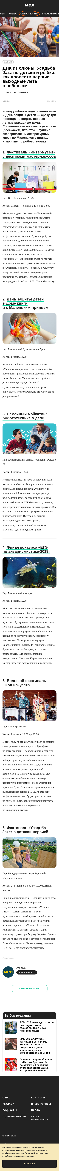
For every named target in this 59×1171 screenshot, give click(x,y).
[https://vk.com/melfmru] (24, 1085)
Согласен (29, 1164)
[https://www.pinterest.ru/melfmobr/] (43, 1085)
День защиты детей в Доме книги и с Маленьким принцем (25, 303)
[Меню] (54, 5)
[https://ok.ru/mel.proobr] (52, 1085)
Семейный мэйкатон (26, 414)
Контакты (38, 1097)
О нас (6, 1097)
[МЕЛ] (29, 5)
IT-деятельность (14, 1116)
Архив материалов (39, 1118)
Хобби (8, 62)
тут (53, 281)
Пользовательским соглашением (19, 1150)
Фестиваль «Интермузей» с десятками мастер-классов (29, 154)
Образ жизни (29, 13)
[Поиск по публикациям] (5, 5)
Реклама (8, 1104)
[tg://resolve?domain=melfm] (6, 1085)
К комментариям (29, 989)
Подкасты (10, 1110)
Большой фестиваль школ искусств (24, 683)
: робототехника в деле (25, 416)
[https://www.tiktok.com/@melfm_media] (33, 1085)
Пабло (35, 1110)
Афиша (20, 967)
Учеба (12, 13)
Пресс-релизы (41, 1104)
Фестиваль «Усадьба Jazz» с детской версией (25, 830)
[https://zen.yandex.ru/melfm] (15, 1085)
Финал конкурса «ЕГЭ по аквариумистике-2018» (26, 549)
